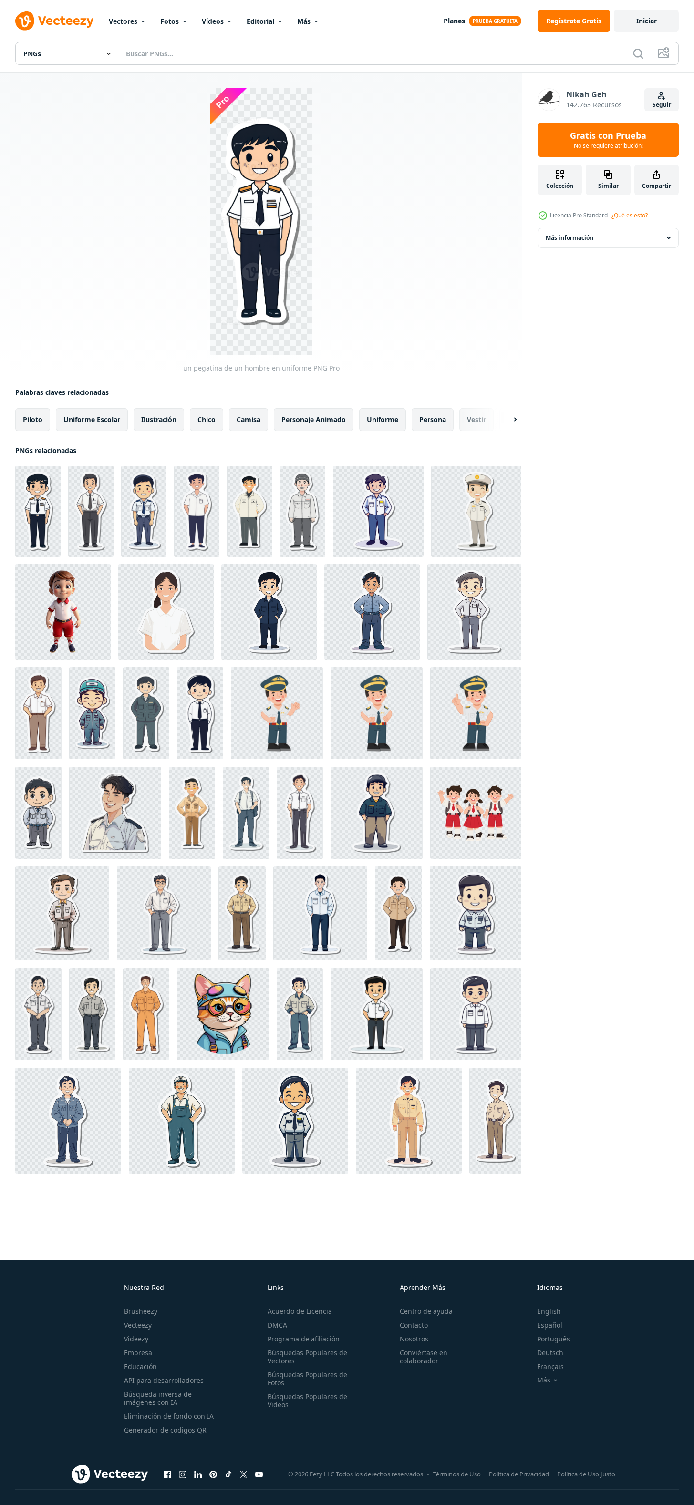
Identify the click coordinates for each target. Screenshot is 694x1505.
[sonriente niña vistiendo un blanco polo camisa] (166, 612)
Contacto (414, 1325)
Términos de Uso (457, 1474)
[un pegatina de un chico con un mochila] (246, 813)
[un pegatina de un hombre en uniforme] (38, 511)
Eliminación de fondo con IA (169, 1416)
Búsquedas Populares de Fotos (307, 1378)
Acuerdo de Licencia (300, 1311)
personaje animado (313, 419)
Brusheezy (140, 1311)
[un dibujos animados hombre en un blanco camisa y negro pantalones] (377, 1014)
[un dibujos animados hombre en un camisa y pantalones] (474, 612)
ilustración (158, 419)
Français (550, 1366)
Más (304, 21)
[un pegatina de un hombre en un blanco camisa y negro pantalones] (249, 511)
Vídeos (213, 21)
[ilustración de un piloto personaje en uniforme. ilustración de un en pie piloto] (377, 713)
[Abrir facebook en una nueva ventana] (167, 1474)
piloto (32, 419)
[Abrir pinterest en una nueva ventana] (213, 1474)
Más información (569, 238)
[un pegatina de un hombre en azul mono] (68, 1121)
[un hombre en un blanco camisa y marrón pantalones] (38, 713)
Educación (140, 1366)
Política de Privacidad (519, 1474)
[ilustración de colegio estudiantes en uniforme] (475, 813)
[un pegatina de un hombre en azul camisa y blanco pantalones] (378, 511)
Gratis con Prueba (608, 140)
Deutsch (550, 1352)
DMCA (277, 1325)
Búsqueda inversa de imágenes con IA (158, 1398)
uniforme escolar (91, 419)
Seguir (662, 105)
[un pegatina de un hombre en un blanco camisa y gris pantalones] (302, 511)
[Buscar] (638, 53)
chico (206, 419)
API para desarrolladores (164, 1380)
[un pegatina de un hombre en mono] (182, 1121)
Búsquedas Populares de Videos (307, 1400)
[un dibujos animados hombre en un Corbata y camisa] (91, 511)
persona (432, 419)
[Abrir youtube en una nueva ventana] (259, 1474)
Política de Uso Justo (586, 1474)
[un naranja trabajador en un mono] (146, 1014)
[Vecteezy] (54, 21)
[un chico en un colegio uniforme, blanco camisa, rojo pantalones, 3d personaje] (63, 612)
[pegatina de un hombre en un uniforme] (495, 1121)
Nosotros (414, 1338)
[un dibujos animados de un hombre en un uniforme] (62, 913)
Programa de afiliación (304, 1338)
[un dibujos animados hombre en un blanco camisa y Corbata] (300, 813)
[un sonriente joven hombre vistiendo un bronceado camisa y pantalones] (192, 813)
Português (553, 1338)
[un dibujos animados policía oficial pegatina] (295, 1121)
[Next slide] (507, 419)
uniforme (382, 419)
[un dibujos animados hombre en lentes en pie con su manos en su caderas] (164, 913)
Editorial (260, 21)
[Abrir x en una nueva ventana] (244, 1474)
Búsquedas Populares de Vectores (307, 1356)
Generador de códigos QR (165, 1429)
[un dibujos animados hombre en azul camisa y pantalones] (269, 612)
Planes (454, 20)
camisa (248, 419)
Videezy (136, 1338)
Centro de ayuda (426, 1311)
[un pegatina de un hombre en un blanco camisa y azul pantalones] (196, 511)
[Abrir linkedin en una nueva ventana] (198, 1474)
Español (549, 1325)
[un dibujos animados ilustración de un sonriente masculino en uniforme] (143, 511)
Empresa (138, 1352)
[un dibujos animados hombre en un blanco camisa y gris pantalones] (38, 1014)
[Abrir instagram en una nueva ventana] (182, 1474)
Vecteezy (138, 1325)
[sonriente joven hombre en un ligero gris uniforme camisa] (115, 813)
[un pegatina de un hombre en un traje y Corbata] (200, 713)
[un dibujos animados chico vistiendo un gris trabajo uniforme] (38, 813)
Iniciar (646, 20)
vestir (476, 419)
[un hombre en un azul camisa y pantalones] (300, 1014)
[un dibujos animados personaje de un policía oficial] (476, 511)
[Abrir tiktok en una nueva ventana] (228, 1474)
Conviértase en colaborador (423, 1356)
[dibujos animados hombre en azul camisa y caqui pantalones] (377, 813)
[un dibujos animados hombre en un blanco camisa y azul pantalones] (320, 913)
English (549, 1311)
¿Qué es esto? (629, 215)
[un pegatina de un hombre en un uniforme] (146, 713)
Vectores (123, 21)
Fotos (169, 21)
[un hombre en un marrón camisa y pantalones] (398, 913)
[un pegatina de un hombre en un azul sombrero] (92, 713)
